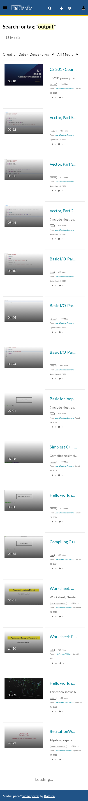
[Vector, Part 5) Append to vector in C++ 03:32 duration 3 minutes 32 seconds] (24, 122)
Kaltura (49, 796)
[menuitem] (49, 8)
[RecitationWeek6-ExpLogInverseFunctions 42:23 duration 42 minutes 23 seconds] (24, 736)
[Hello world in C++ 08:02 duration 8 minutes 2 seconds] (24, 688)
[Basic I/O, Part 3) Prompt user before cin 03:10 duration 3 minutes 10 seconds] (24, 264)
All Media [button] (65, 54)
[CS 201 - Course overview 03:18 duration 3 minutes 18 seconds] (24, 74)
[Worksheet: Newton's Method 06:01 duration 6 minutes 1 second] (24, 593)
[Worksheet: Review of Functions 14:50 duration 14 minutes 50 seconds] (24, 641)
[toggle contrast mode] (69, 8)
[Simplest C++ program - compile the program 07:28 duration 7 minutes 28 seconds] (24, 452)
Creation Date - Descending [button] (26, 54)
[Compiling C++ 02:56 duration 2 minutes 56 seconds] (24, 546)
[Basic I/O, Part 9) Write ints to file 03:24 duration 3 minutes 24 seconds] (24, 357)
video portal (30, 796)
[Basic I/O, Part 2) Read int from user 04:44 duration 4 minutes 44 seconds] (24, 310)
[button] (6, 7)
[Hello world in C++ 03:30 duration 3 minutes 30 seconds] (24, 500)
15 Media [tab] (12, 37)
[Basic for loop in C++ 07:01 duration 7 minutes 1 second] (24, 403)
